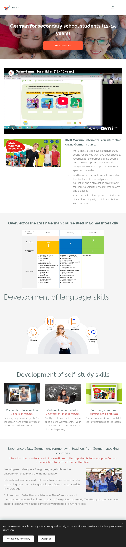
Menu (119, 8)
